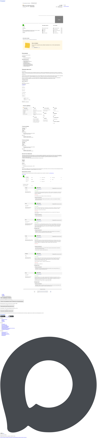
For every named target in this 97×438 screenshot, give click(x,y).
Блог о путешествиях (4, 325)
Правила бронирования (5, 327)
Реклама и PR (3, 335)
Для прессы (3, 321)
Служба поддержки (4, 324)
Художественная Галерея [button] (26, 61)
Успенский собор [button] (25, 66)
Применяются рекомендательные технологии (21, 437)
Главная (3, 294)
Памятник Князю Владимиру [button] (27, 65)
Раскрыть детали (39, 204)
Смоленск (3, 295)
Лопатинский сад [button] (25, 62)
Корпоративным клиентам (5, 333)
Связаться (67, 6)
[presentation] (27, 185)
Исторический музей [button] (26, 63)
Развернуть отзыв (37, 228)
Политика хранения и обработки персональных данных (7, 437)
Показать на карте (32, 6)
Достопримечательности (25, 59)
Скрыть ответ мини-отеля (38, 197)
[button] (30, 16)
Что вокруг (23, 56)
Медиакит (65, 6)
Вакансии (3, 320)
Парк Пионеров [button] (25, 60)
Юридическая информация (5, 326)
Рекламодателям (4, 334)
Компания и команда (4, 319)
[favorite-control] (56, 7)
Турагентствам (4, 332)
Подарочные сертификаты (5, 329)
